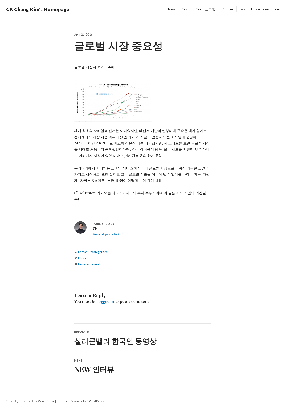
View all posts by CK (108, 234)
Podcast (227, 9)
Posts (186, 9)
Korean (82, 252)
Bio (242, 9)
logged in (105, 302)
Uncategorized (98, 252)
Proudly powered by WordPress (30, 401)
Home (171, 9)
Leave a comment (89, 264)
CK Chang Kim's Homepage (37, 9)
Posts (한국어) (205, 9)
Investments (260, 9)
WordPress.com (99, 401)
